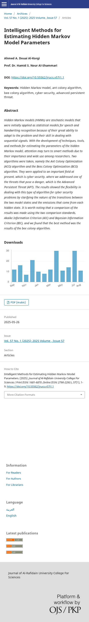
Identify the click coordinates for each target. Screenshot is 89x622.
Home (8, 13)
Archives (22, 13)
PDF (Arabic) (18, 302)
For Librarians (14, 485)
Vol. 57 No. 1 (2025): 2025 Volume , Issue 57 (30, 18)
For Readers (13, 472)
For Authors (13, 478)
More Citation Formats (21, 395)
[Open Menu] (4, 4)
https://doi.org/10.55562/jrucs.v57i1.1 (37, 77)
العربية (10, 509)
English (11, 516)
